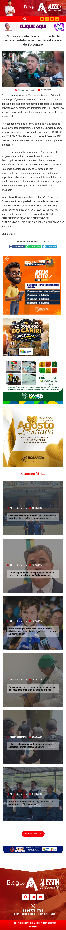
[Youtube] (52, 19)
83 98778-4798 (33, 910)
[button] (8, 18)
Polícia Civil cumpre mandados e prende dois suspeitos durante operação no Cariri (30, 745)
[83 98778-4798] (33, 906)
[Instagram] (47, 19)
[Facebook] (42, 19)
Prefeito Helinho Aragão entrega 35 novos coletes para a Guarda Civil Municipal (32, 802)
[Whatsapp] (57, 19)
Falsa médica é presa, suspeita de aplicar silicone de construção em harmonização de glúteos (32, 688)
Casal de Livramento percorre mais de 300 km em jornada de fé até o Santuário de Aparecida (32, 516)
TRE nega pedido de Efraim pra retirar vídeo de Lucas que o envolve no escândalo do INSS (31, 574)
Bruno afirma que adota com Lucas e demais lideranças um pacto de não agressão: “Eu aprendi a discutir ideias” (32, 631)
